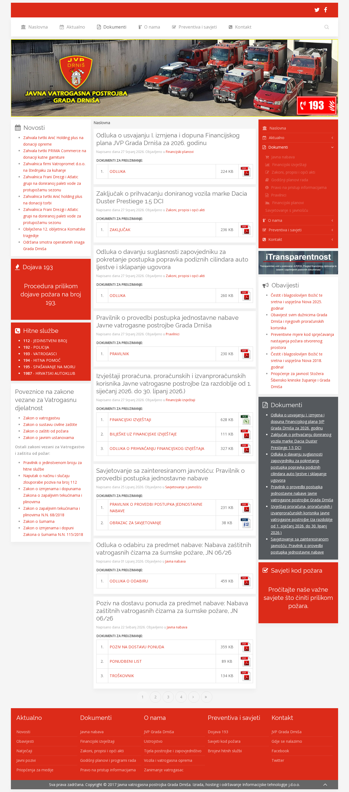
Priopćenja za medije (34, 769)
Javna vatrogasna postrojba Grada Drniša (154, 784)
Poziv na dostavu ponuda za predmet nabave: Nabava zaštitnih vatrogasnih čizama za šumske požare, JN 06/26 (172, 611)
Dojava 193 (218, 731)
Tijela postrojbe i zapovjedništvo (172, 750)
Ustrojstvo (153, 741)
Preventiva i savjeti (197, 27)
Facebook (280, 750)
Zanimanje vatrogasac (163, 769)
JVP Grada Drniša (159, 731)
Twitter (278, 760)
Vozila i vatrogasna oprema (168, 760)
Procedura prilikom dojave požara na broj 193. (50, 294)
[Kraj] (206, 697)
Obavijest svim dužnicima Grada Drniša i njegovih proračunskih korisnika (299, 321)
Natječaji (24, 750)
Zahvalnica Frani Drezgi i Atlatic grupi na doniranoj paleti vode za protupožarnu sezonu (52, 183)
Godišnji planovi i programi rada (108, 760)
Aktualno (75, 27)
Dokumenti (114, 27)
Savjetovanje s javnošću (183, 487)
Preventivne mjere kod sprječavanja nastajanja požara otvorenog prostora (302, 341)
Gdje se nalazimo (287, 741)
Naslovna (37, 27)
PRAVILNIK (119, 353)
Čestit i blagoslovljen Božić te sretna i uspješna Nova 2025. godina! (297, 302)
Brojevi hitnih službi (225, 750)
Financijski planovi (180, 151)
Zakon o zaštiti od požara (45, 431)
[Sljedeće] (194, 697)
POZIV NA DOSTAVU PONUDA (137, 646)
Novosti (23, 731)
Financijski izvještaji (180, 400)
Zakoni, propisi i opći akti (185, 210)
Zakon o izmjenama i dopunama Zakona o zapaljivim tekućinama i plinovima (52, 495)
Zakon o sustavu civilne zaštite (50, 424)
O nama (151, 27)
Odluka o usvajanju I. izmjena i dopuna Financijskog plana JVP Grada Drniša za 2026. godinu (297, 421)
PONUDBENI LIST (126, 661)
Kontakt (242, 27)
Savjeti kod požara (224, 741)
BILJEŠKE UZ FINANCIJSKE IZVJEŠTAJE (143, 434)
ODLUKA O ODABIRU (129, 581)
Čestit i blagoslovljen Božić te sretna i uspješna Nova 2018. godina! (297, 360)
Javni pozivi (26, 760)
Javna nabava (175, 561)
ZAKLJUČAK (120, 229)
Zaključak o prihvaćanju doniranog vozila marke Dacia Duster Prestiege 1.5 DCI (301, 441)
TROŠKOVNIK (122, 675)
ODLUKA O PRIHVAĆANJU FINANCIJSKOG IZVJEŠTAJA (157, 448)
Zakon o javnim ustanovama (48, 437)
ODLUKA (117, 171)
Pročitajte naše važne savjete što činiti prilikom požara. (298, 597)
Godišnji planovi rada (289, 179)
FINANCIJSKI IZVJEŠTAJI (130, 419)
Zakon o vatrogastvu (41, 417)
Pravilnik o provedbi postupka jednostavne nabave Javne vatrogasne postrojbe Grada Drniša (302, 493)
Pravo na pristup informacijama (298, 187)
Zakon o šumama (39, 521)
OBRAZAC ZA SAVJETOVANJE (135, 522)
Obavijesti (25, 741)
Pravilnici (172, 334)
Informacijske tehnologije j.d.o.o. (271, 784)
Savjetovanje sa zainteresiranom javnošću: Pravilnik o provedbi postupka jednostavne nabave (300, 545)
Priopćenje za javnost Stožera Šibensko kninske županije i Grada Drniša (300, 380)
